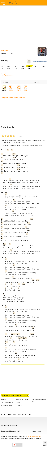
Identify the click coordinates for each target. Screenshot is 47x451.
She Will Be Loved (22, 399)
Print (25, 90)
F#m (43, 66)
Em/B (13, 154)
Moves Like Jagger (7, 405)
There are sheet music (39, 61)
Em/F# (13, 334)
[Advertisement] (23, 27)
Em (7, 150)
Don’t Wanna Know (7, 402)
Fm (36, 66)
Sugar (18, 402)
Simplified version (7, 76)
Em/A (32, 334)
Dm (16, 66)
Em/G (17, 334)
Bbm (22, 68)
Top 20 (19, 90)
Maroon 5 (5, 51)
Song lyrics (5, 74)
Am (16, 68)
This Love (19, 405)
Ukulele (11, 90)
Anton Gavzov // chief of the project (20, 140)
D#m (22, 66)
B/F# (37, 280)
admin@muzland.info (34, 436)
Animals (3, 399)
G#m (8, 68)
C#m (8, 66)
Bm (29, 68)
